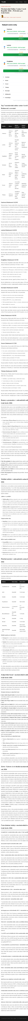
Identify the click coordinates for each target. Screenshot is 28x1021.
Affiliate (15, 1018)
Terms (25, 1)
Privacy (21, 1)
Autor (17, 1)
